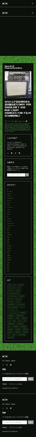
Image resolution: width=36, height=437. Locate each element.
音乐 (8, 268)
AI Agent (9, 191)
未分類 (9, 248)
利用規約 (4, 384)
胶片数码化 (16, 130)
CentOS (9, 196)
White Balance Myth (23, 128)
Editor (9, 200)
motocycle (19, 299)
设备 (8, 262)
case (19, 287)
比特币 (9, 250)
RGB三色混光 (11, 304)
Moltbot (10, 299)
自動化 (9, 255)
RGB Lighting (25, 125)
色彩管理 (10, 332)
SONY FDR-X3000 (12, 307)
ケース (22, 307)
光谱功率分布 (20, 315)
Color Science (19, 123)
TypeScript (10, 225)
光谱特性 (13, 129)
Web (8, 230)
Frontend (9, 207)
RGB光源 (7, 127)
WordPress (15, 388)
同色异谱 (18, 129)
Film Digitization (24, 124)
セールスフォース (12, 310)
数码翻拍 (24, 129)
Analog (20, 121)
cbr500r (18, 290)
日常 (8, 243)
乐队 (8, 232)
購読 (31, 379)
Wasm (8, 228)
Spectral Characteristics (17, 127)
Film (23, 121)
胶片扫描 (10, 130)
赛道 (8, 264)
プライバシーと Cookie (15, 384)
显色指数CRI (11, 323)
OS (7, 216)
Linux (8, 212)
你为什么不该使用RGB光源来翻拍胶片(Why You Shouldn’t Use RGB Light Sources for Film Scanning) (18, 108)
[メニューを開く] (32, 3)
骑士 (9, 334)
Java (8, 209)
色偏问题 (21, 130)
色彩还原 (17, 332)
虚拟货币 (9, 259)
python (9, 221)
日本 (25, 321)
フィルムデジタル (12, 312)
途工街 (4, 3)
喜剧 (8, 237)
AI (7, 189)
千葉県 (17, 318)
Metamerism (17, 125)
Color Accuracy (9, 123)
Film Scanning (9, 125)
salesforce (10, 223)
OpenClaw (10, 301)
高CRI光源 (11, 131)
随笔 (8, 266)
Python (9, 218)
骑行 (14, 334)
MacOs (8, 214)
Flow (8, 205)
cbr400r (10, 290)
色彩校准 (17, 329)
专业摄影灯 (23, 312)
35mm (9, 285)
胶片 (9, 326)
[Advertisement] (18, 37)
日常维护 (9, 246)
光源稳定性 (11, 315)
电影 (8, 253)
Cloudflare (10, 198)
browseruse (11, 287)
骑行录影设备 (21, 334)
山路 (8, 239)
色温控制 (25, 332)
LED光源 (22, 296)
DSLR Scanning (14, 124)
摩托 (8, 241)
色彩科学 (27, 130)
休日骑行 (9, 234)
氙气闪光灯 (20, 323)
